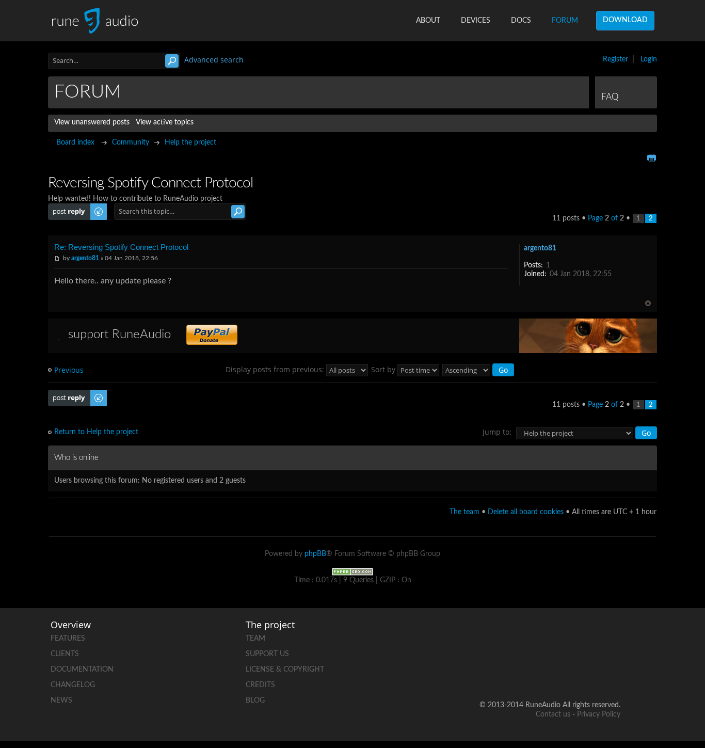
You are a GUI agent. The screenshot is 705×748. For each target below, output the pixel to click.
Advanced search (214, 60)
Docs (521, 20)
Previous (69, 370)
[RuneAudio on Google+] (612, 636)
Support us (267, 654)
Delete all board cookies (526, 512)
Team (255, 638)
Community (130, 142)
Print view (651, 158)
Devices (475, 20)
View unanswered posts (92, 122)
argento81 (85, 258)
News (61, 700)
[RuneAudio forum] (533, 672)
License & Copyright (285, 669)
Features (68, 638)
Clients (65, 654)
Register (615, 59)
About (428, 20)
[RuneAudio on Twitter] (573, 636)
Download (625, 20)
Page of (606, 218)
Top (648, 303)
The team (464, 512)
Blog (255, 700)
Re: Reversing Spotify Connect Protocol (121, 247)
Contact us (553, 714)
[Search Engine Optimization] (352, 571)
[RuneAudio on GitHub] (494, 636)
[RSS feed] (573, 672)
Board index (75, 142)
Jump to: (497, 432)
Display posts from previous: (276, 369)
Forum (565, 20)
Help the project (190, 142)
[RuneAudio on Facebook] (533, 636)
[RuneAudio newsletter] (612, 672)
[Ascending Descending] (478, 369)
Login (648, 59)
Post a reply (66, 207)
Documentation (82, 669)
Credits (260, 685)
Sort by (384, 369)
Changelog (73, 685)
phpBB (315, 554)
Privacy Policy (598, 714)
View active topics (165, 122)
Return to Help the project (96, 432)
